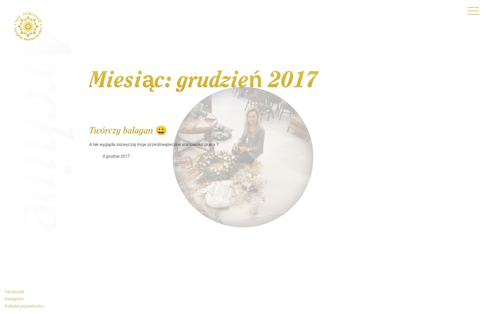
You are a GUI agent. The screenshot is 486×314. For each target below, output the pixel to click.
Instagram (14, 298)
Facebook (14, 291)
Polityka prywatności (24, 306)
